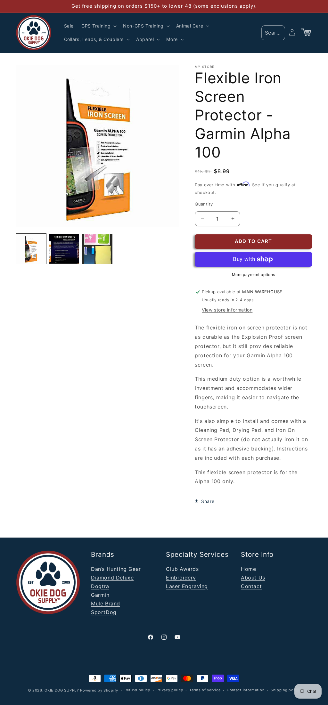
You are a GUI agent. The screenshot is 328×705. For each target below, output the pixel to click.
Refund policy (137, 690)
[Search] (278, 32)
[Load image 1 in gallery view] (31, 249)
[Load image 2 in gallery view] (64, 249)
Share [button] (207, 501)
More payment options (253, 274)
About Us (253, 577)
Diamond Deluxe (112, 577)
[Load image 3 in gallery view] (97, 249)
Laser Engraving (187, 586)
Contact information (245, 690)
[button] (98, 26)
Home (248, 569)
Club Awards (182, 569)
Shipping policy (285, 690)
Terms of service (204, 690)
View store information (227, 309)
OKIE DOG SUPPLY (62, 690)
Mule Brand (105, 603)
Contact (251, 586)
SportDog (104, 612)
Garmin (101, 595)
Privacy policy (170, 690)
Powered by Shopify (99, 690)
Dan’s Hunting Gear (116, 569)
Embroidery (181, 577)
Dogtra (100, 586)
